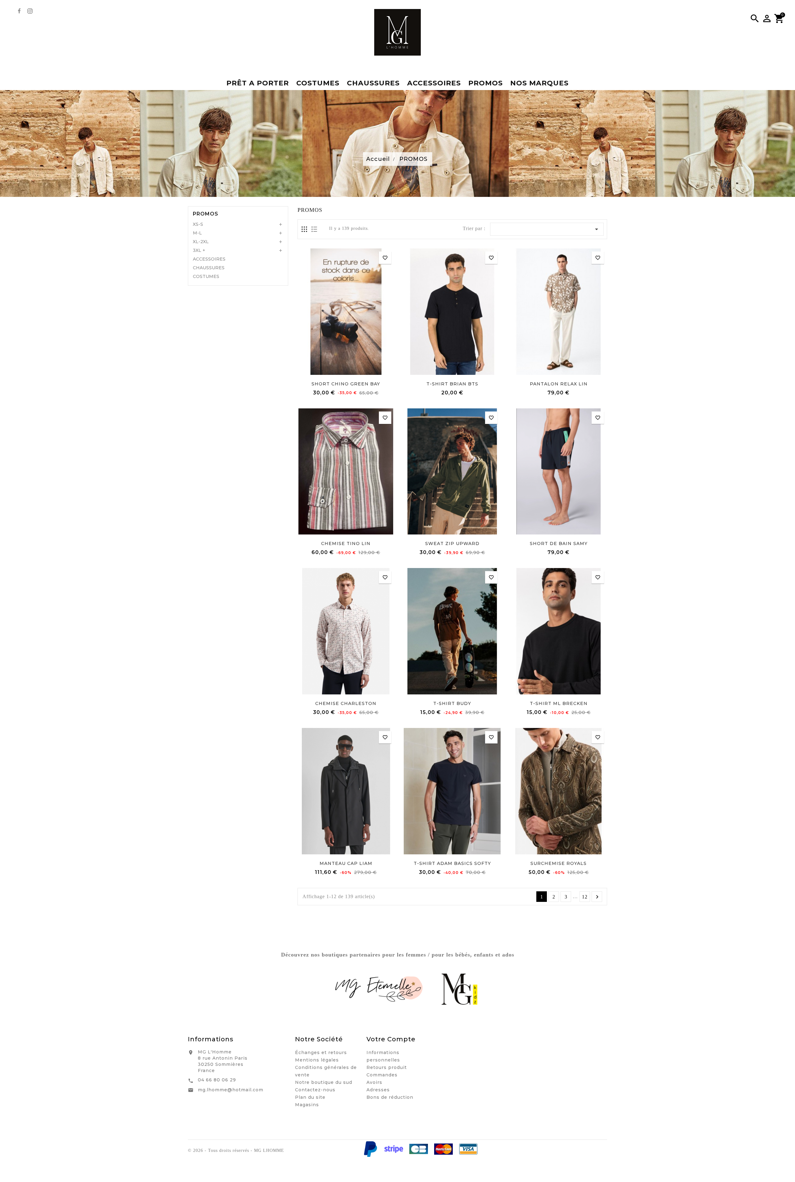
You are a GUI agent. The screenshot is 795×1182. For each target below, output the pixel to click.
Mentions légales (317, 1060)
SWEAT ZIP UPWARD (452, 543)
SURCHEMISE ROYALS (558, 863)
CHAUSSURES (209, 267)
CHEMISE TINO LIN (345, 543)
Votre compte (391, 1039)
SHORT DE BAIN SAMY (559, 543)
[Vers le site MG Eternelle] (379, 989)
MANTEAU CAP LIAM (346, 863)
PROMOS (205, 214)
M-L (197, 233)
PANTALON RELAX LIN (559, 384)
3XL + (199, 250)
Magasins (307, 1104)
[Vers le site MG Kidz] (459, 989)
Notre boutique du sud (323, 1082)
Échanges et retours (321, 1052)
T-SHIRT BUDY (452, 703)
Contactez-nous (315, 1090)
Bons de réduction (389, 1097)
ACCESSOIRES (209, 259)
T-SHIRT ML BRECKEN (559, 703)
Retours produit (386, 1067)
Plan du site (310, 1097)
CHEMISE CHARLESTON (345, 703)
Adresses (378, 1090)
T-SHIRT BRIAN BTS (452, 384)
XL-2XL (201, 241)
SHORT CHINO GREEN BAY (345, 384)
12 (585, 896)
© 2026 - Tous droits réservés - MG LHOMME (236, 1150)
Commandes (382, 1075)
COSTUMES (206, 276)
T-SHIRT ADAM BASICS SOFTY (452, 863)
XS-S (198, 224)
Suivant (597, 896)
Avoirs (374, 1082)
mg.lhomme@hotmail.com (230, 1090)
